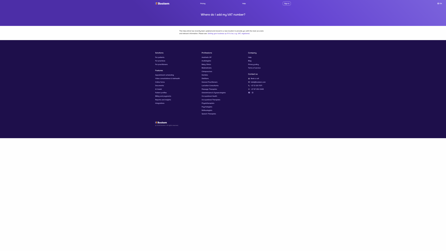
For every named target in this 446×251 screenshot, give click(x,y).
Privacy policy (253, 64)
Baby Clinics (206, 64)
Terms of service (254, 68)
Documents (159, 85)
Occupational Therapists (211, 100)
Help (244, 3)
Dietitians (205, 78)
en (441, 3)
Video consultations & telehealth (167, 78)
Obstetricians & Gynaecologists (214, 93)
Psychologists (207, 107)
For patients (159, 57)
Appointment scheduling (164, 75)
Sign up (278, 3)
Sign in (286, 3)
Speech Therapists (209, 114)
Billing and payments (163, 96)
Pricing (202, 3)
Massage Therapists (209, 89)
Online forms (160, 82)
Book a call (255, 78)
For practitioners (161, 64)
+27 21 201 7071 (256, 85)
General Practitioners (209, 82)
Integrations (159, 103)
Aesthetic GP (207, 57)
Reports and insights (163, 100)
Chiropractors (207, 71)
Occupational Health (209, 96)
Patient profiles (161, 93)
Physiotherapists (208, 103)
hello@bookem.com (258, 82)
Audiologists (206, 61)
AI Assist (158, 89)
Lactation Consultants (210, 85)
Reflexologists (207, 110)
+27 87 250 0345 (257, 89)
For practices (160, 61)
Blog (249, 61)
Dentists (205, 75)
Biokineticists (207, 68)
